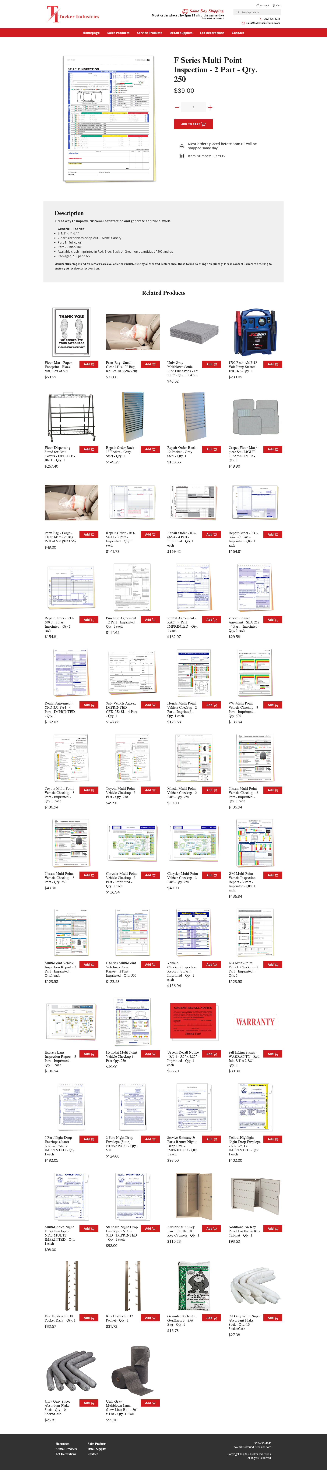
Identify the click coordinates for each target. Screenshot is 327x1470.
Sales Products (118, 33)
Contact (238, 33)
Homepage (91, 33)
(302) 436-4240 (272, 18)
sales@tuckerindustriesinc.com (263, 23)
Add (87, 364)
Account (264, 5)
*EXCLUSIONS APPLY (213, 18)
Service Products (149, 33)
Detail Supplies (181, 33)
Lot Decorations (212, 33)
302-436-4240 (262, 1443)
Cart (278, 5)
